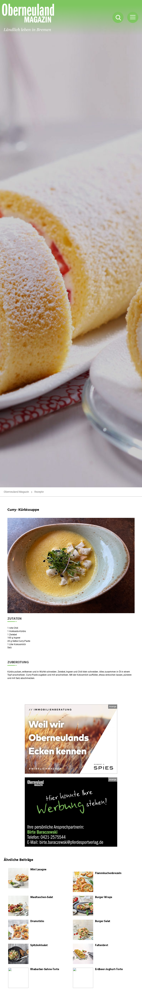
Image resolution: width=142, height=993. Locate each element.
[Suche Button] (118, 17)
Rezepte (39, 491)
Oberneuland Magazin (16, 491)
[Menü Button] (132, 17)
